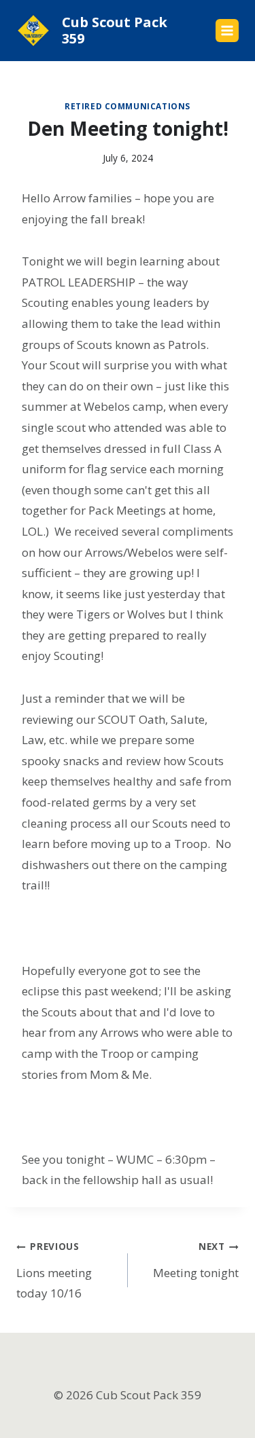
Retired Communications (127, 105)
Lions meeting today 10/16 (54, 1270)
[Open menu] (227, 30)
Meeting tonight (196, 1260)
